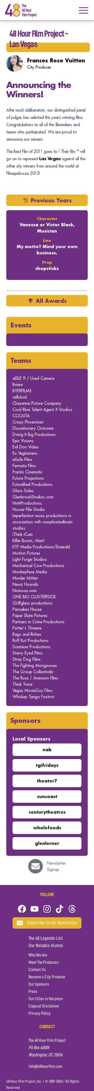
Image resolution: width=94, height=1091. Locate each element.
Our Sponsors (38, 984)
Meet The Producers (43, 962)
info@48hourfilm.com (45, 1066)
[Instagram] (47, 909)
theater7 (47, 781)
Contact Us (37, 969)
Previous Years (51, 200)
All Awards (51, 300)
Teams (20, 360)
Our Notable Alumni (45, 945)
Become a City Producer (47, 977)
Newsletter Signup (56, 866)
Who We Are (37, 955)
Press (32, 991)
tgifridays (47, 765)
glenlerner (47, 843)
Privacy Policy (39, 1013)
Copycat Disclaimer (43, 1006)
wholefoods (47, 827)
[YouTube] (34, 909)
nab (47, 749)
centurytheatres (47, 812)
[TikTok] (59, 909)
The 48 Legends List (45, 938)
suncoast (47, 796)
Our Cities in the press (45, 999)
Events (21, 325)
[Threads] (72, 909)
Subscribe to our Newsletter (52, 923)
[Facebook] (22, 909)
